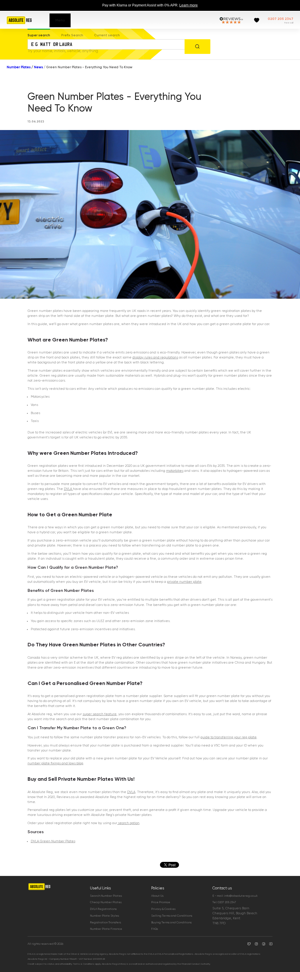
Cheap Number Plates (106, 902)
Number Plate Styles (104, 915)
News (38, 67)
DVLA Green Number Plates (53, 841)
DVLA (68, 489)
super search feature (100, 714)
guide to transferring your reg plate (228, 737)
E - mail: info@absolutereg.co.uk (235, 895)
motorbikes (174, 471)
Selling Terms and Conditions (171, 915)
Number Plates (18, 67)
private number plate (184, 582)
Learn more (188, 5)
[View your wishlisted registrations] (256, 20)
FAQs (154, 928)
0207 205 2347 (280, 19)
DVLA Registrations (103, 908)
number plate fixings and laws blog (55, 763)
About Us (157, 895)
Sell (52, 779)
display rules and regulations (155, 357)
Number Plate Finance (106, 928)
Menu (60, 20)
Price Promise (160, 902)
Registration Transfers (105, 922)
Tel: (224, 902)
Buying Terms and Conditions (171, 922)
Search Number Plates (106, 895)
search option (128, 823)
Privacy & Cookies (163, 908)
